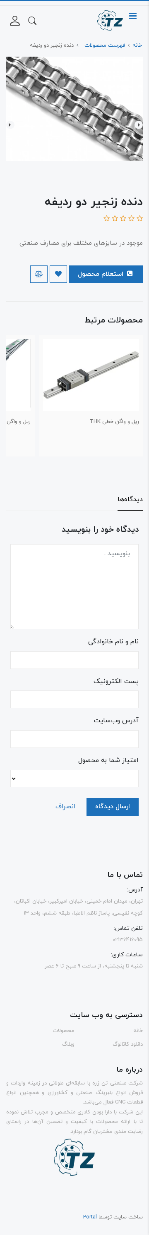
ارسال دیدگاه (112, 806)
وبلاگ (68, 1044)
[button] (32, 20)
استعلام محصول (101, 274)
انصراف (65, 806)
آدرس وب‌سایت (116, 720)
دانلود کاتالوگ (128, 1044)
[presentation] (139, 125)
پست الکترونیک (116, 681)
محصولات (63, 1030)
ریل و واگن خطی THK (114, 421)
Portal (90, 1217)
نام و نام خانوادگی (113, 641)
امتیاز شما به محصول (108, 760)
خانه (138, 1030)
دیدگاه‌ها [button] (130, 499)
